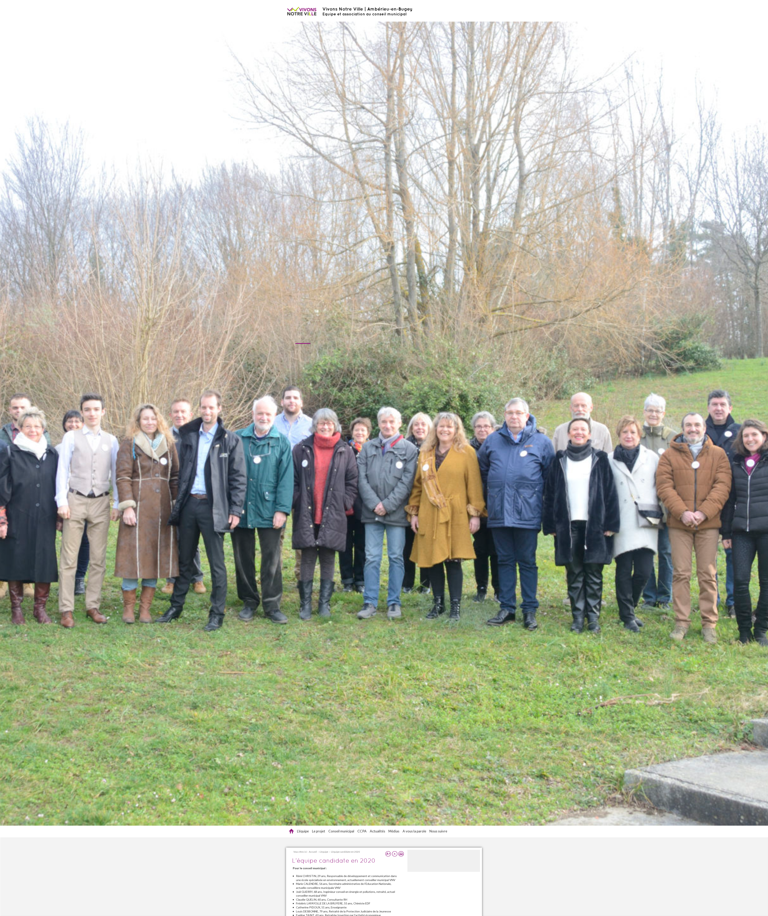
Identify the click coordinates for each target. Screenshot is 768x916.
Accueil (291, 831)
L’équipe (303, 831)
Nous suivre (438, 831)
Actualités (377, 831)
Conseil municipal (341, 831)
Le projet (318, 831)
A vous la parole (414, 831)
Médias (393, 831)
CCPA (362, 831)
